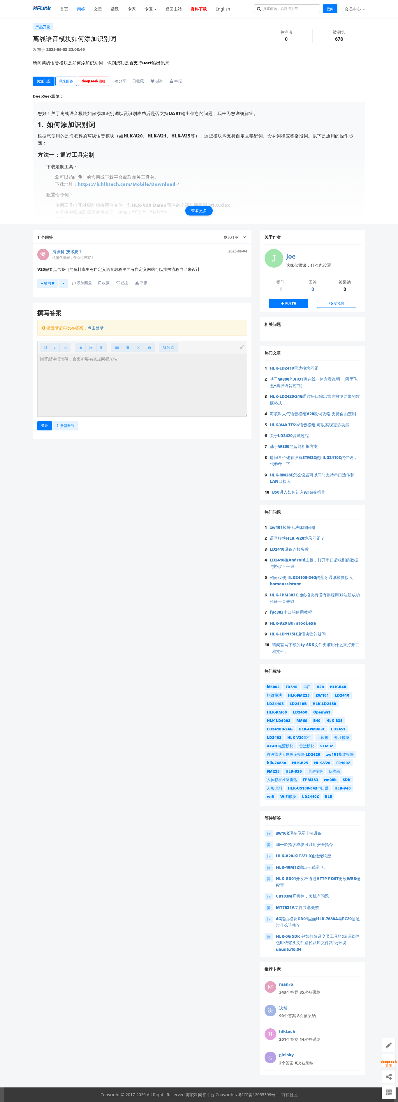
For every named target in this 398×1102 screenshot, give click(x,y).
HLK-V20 (322, 762)
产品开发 (42, 26)
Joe (290, 256)
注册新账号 (65, 425)
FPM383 (310, 779)
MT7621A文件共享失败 (297, 907)
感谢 (158, 81)
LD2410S (275, 703)
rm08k (330, 779)
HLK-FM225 (299, 695)
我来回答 (66, 81)
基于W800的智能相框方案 (294, 446)
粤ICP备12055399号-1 (258, 1094)
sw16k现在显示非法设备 (299, 833)
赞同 (48, 283)
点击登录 (95, 328)
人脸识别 (274, 788)
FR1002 (343, 762)
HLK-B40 (338, 686)
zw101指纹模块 (340, 754)
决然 (283, 1008)
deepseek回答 (93, 81)
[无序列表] (116, 347)
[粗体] (45, 347)
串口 (307, 686)
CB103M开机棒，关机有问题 (302, 896)
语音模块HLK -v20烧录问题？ (297, 538)
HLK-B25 (300, 762)
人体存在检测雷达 (282, 779)
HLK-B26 (294, 771)
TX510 (291, 686)
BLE (328, 796)
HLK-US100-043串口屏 (308, 788)
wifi (270, 796)
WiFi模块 (288, 796)
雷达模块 (306, 745)
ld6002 (273, 686)
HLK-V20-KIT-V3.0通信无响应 (303, 856)
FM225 (273, 771)
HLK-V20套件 (299, 737)
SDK (347, 779)
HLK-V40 (342, 788)
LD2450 (300, 712)
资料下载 (199, 9)
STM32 (326, 745)
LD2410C (310, 796)
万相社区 (289, 1094)
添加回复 (84, 282)
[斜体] (55, 347)
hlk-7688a (276, 762)
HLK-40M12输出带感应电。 (301, 867)
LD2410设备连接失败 (289, 549)
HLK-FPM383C (312, 729)
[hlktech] (270, 1034)
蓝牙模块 (341, 737)
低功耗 (334, 771)
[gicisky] (270, 1057)
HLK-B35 (334, 720)
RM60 (301, 720)
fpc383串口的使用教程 (291, 612)
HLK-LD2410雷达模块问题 (294, 368)
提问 (330, 8)
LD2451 (338, 729)
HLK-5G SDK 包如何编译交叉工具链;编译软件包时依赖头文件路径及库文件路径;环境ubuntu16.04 (318, 942)
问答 (81, 9)
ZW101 (322, 695)
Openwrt (321, 712)
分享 (122, 81)
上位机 (322, 737)
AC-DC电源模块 (280, 745)
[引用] (149, 347)
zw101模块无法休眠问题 (292, 527)
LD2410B (298, 703)
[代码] (138, 347)
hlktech (287, 1031)
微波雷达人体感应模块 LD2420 (293, 754)
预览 (170, 347)
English (223, 9)
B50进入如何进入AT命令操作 (298, 492)
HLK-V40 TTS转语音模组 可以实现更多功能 (309, 425)
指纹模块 (274, 695)
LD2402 (274, 737)
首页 (64, 9)
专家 (132, 9)
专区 (149, 9)
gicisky (286, 1054)
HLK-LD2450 (324, 703)
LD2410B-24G (280, 729)
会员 (353, 9)
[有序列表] (127, 347)
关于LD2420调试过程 (289, 435)
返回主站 (173, 9)
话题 (115, 9)
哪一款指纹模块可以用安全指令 (304, 844)
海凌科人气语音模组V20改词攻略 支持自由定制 (313, 413)
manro (286, 984)
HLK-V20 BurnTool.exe (293, 623)
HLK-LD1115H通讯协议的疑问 (298, 634)
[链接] (80, 347)
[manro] (270, 987)
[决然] (270, 1010)
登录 (44, 425)
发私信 (338, 303)
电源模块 (315, 771)
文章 (98, 9)
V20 (320, 686)
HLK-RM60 (277, 712)
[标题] (65, 347)
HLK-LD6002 (278, 720)
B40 (316, 720)
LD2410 (342, 695)
